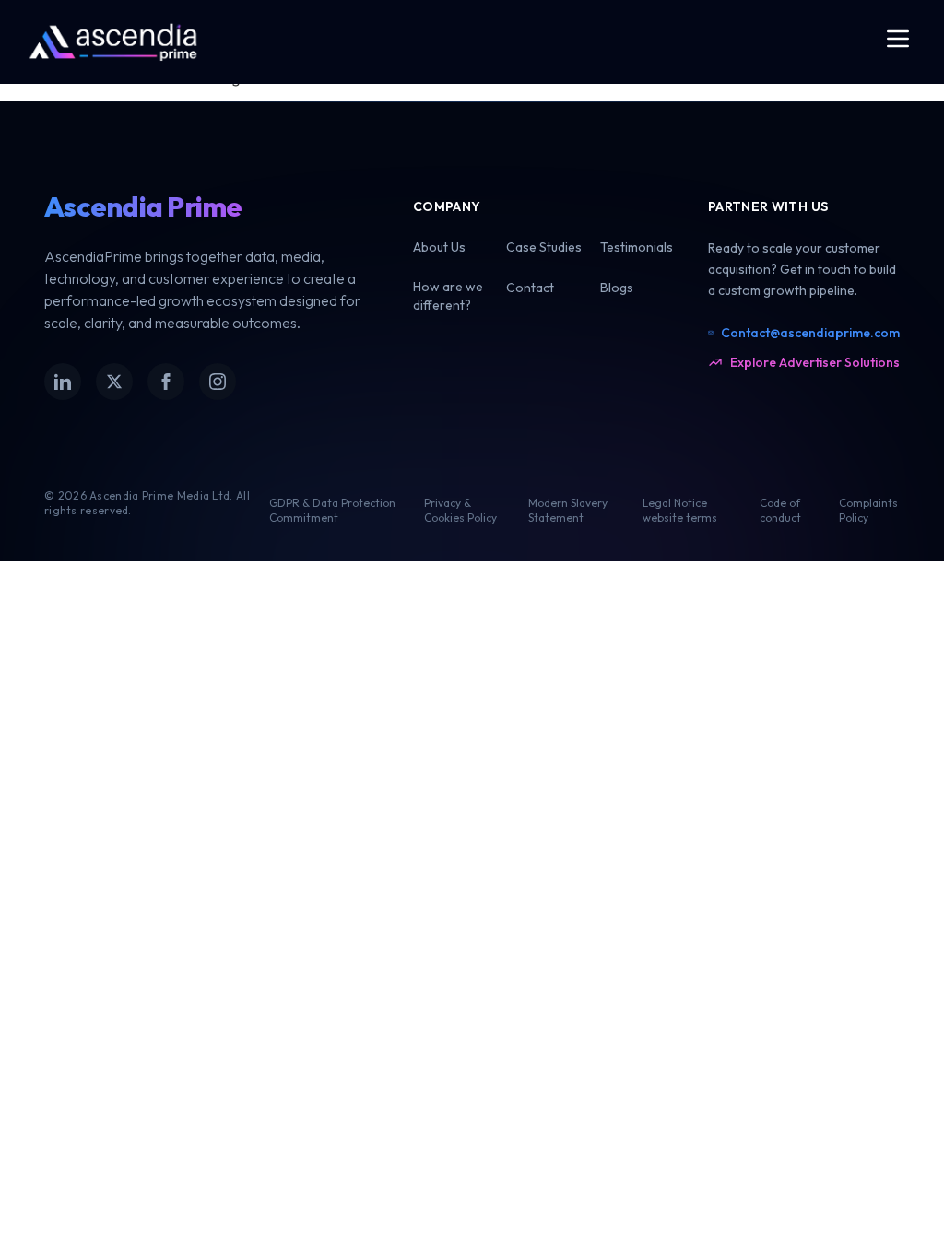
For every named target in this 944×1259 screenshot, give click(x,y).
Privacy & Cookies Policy (460, 510)
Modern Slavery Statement (568, 510)
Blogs (616, 287)
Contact (530, 287)
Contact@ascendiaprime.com (810, 332)
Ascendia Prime (143, 206)
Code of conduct (780, 510)
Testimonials (636, 247)
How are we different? (448, 295)
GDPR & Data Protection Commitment (332, 510)
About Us (439, 247)
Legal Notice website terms (680, 510)
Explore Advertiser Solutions (815, 362)
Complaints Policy (868, 510)
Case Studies (544, 247)
